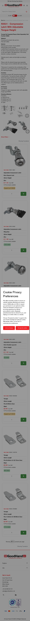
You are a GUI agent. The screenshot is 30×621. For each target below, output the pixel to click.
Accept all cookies (22, 328)
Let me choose (9, 328)
